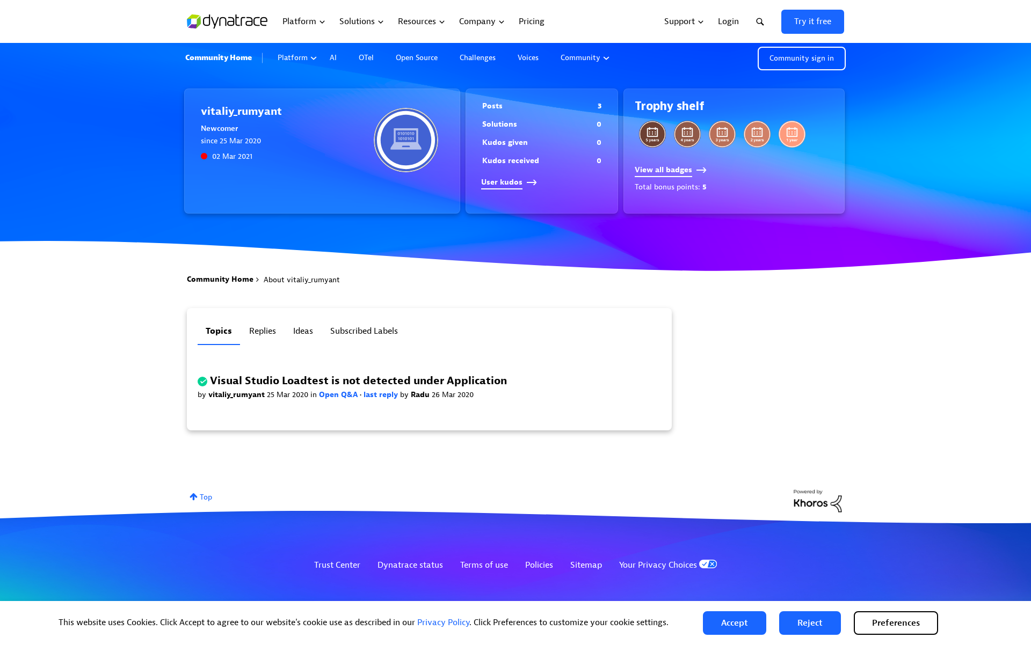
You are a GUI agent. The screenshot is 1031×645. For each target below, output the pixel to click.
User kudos (501, 182)
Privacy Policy (443, 622)
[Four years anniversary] (687, 134)
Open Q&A (339, 394)
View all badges (663, 169)
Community (580, 57)
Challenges (478, 57)
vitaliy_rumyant (237, 394)
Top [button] (206, 497)
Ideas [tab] (303, 331)
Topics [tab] (219, 331)
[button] (734, 623)
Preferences (896, 623)
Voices (528, 57)
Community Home (218, 57)
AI (333, 57)
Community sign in (801, 58)
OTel (366, 57)
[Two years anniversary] (757, 134)
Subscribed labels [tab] (364, 331)
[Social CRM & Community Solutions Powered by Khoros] (818, 500)
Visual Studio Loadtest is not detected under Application (358, 380)
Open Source (417, 57)
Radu (421, 394)
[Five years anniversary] (652, 134)
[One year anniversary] (792, 134)
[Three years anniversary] (722, 134)
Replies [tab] (262, 331)
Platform (293, 57)
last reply (382, 394)
